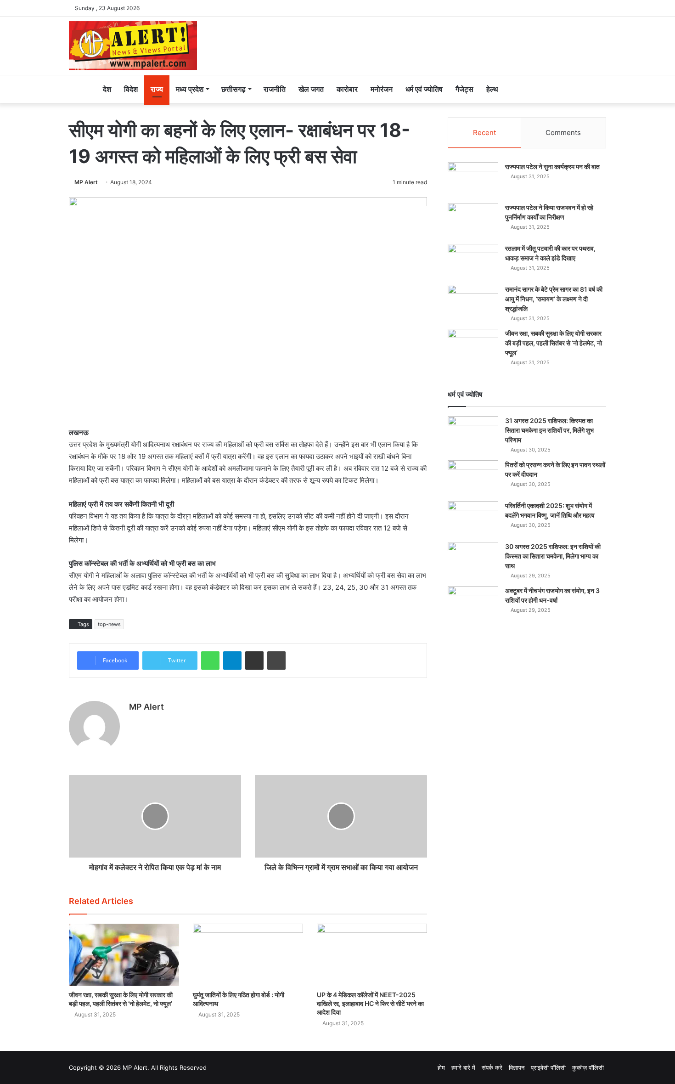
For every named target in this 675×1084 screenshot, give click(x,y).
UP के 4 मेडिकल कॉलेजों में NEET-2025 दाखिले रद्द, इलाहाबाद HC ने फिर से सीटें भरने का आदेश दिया (370, 1003)
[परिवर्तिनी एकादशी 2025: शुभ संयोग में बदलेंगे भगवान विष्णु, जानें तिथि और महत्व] (473, 518)
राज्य (157, 89)
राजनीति (275, 89)
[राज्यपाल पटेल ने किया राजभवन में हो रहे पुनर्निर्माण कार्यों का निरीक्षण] (473, 220)
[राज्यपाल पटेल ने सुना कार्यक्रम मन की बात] (473, 179)
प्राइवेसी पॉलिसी (548, 1067)
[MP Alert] (133, 45)
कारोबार (347, 89)
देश (107, 89)
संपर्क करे (492, 1067)
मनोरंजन (382, 89)
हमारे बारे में (463, 1067)
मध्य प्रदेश (189, 89)
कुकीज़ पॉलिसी (588, 1067)
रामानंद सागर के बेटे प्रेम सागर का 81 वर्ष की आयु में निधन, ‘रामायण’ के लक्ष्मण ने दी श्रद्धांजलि (553, 298)
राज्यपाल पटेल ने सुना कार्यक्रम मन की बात (552, 166)
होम (441, 1067)
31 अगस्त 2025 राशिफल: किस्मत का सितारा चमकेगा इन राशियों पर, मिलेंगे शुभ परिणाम (549, 430)
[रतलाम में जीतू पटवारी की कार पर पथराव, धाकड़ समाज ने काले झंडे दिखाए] (473, 261)
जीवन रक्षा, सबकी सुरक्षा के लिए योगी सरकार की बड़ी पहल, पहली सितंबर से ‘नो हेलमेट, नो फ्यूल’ (553, 342)
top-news (109, 624)
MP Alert (86, 182)
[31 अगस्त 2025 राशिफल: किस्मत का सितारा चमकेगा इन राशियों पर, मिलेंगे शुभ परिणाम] (473, 433)
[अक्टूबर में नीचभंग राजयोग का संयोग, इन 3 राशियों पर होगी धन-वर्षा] (473, 603)
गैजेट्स (464, 89)
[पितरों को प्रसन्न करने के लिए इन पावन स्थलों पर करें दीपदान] (473, 477)
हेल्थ (492, 89)
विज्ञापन (516, 1067)
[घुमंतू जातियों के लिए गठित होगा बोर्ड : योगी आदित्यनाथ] (248, 955)
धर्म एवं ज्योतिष (424, 89)
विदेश (131, 89)
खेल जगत (311, 89)
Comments (563, 132)
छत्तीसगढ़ (233, 89)
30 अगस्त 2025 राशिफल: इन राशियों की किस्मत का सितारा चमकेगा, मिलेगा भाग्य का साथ (553, 556)
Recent (484, 132)
